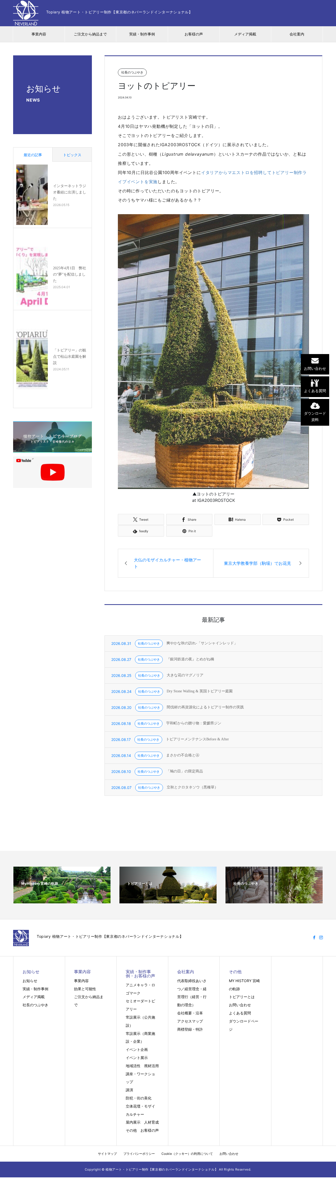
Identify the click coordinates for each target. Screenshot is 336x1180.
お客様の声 (194, 34)
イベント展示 (137, 1057)
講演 (129, 1090)
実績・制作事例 (142, 34)
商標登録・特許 (190, 1029)
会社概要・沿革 (190, 1013)
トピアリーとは (242, 996)
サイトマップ (107, 1154)
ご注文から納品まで (90, 34)
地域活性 (133, 1065)
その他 (131, 1130)
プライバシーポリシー (139, 1154)
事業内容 (39, 34)
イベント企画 (137, 1049)
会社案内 (297, 34)
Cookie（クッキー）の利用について (187, 1154)
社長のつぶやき (35, 1005)
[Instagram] (321, 937)
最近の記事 (33, 154)
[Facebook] (314, 937)
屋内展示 (133, 1122)
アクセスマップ (190, 1021)
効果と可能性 (85, 989)
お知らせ (30, 980)
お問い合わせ (240, 1005)
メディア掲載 (245, 34)
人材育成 (151, 1122)
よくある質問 (240, 1013)
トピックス (72, 154)
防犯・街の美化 (138, 1098)
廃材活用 (151, 1065)
